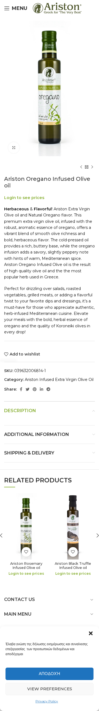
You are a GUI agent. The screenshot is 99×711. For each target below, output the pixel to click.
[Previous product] (81, 167)
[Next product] (92, 167)
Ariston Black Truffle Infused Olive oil (73, 565)
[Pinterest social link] (34, 389)
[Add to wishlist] (26, 552)
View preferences (49, 688)
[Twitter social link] (27, 389)
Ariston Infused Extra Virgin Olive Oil (59, 379)
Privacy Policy (46, 701)
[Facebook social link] (21, 389)
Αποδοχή (49, 673)
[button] (91, 633)
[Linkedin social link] (41, 389)
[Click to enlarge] (13, 147)
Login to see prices (24, 197)
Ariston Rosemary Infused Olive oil (26, 565)
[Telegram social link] (48, 389)
